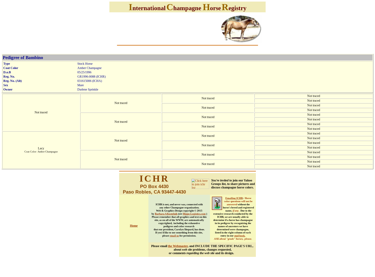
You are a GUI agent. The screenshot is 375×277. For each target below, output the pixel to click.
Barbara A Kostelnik (166, 213)
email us (174, 235)
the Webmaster (178, 246)
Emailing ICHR (234, 198)
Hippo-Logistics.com (194, 213)
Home (134, 225)
